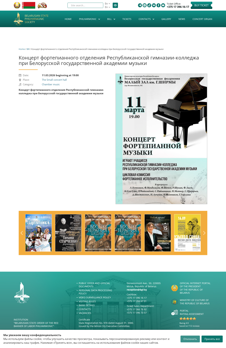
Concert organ (202, 19)
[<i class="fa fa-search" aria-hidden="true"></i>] (98, 5)
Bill (109, 19)
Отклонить (190, 339)
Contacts (145, 19)
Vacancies (85, 313)
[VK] (154, 5)
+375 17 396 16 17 (137, 297)
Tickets (126, 19)
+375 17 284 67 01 (137, 301)
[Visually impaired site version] (115, 5)
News (182, 19)
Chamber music (51, 84)
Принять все (212, 339)
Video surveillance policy (95, 297)
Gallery (166, 19)
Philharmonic (88, 19)
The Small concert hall (54, 79)
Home (68, 19)
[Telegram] (140, 5)
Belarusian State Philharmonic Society (36, 19)
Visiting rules (87, 301)
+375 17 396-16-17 (178, 6)
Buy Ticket (201, 5)
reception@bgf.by (137, 289)
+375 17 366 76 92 (137, 309)
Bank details (87, 305)
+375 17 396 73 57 (137, 312)
